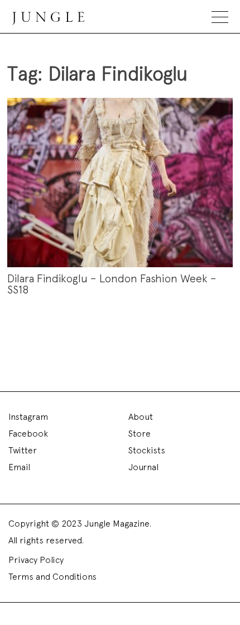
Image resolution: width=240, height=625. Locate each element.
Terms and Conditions (52, 576)
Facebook (28, 433)
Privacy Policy (36, 560)
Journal (143, 467)
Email (19, 467)
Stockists (146, 450)
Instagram (28, 416)
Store (139, 433)
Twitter (22, 450)
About (140, 416)
